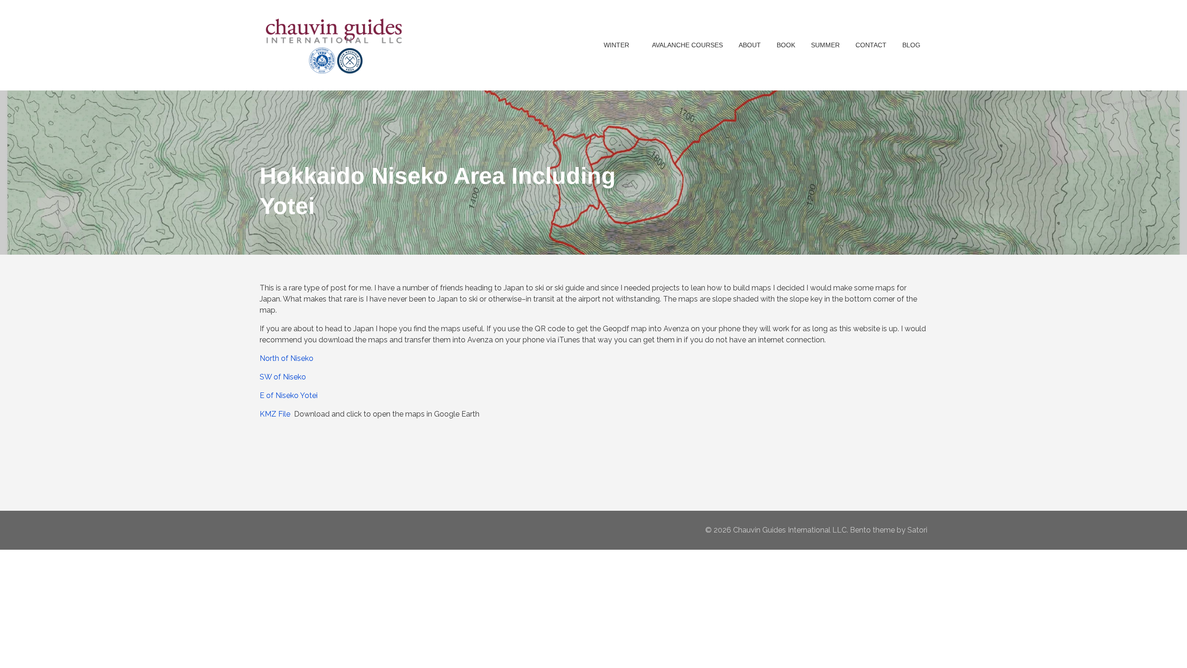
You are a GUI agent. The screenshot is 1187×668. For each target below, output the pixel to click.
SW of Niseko (283, 377)
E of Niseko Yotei (289, 395)
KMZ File (275, 414)
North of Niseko (286, 358)
